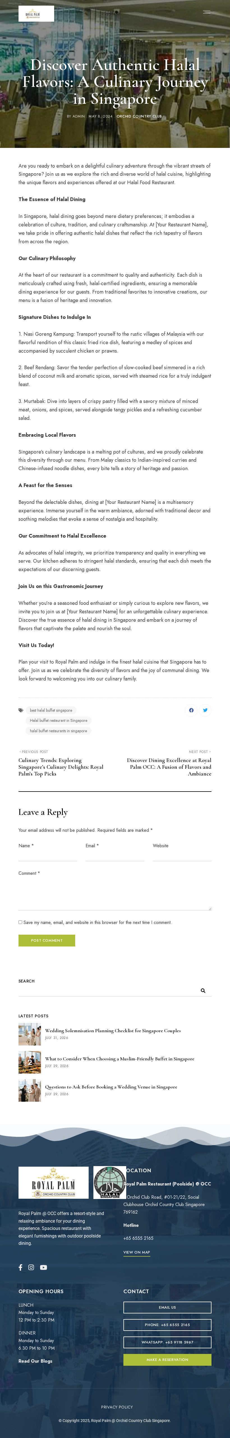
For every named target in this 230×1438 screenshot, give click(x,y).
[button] (136, 1252)
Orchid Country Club (139, 116)
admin (79, 116)
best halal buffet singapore (51, 710)
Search (27, 981)
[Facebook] (191, 710)
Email (92, 845)
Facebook (20, 1267)
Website (161, 845)
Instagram (31, 1267)
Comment (29, 873)
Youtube (43, 1267)
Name (26, 845)
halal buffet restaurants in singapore (58, 731)
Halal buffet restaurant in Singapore (58, 720)
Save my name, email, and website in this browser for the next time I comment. (98, 922)
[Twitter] (205, 710)
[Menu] (205, 12)
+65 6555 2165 (138, 1238)
